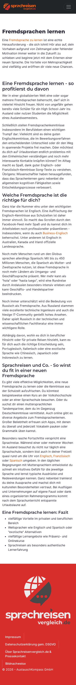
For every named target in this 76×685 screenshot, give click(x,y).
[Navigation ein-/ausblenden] (68, 7)
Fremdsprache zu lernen (26, 40)
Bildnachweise (15, 663)
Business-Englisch (55, 233)
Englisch (46, 456)
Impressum (13, 637)
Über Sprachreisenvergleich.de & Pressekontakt (28, 654)
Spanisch (16, 460)
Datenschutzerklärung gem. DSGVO (30, 644)
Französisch (61, 456)
